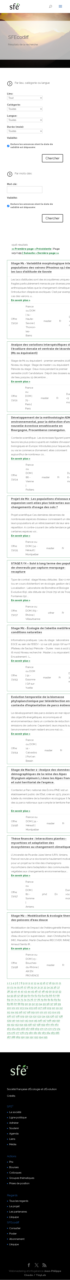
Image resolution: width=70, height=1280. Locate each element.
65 (46, 995)
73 (22, 999)
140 (13, 1020)
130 (26, 1016)
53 (60, 991)
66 (50, 995)
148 (49, 1020)
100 (9, 1008)
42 (22, 991)
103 (22, 1008)
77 (35, 999)
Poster (13, 1233)
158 (39, 1024)
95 (44, 1004)
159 (43, 1024)
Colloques (15, 1172)
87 (15, 1004)
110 (53, 1008)
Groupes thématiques (21, 1178)
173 (54, 1028)
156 (30, 1024)
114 (12, 1012)
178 (22, 1032)
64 (43, 995)
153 (17, 1024)
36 (55, 987)
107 (40, 1008)
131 (30, 1016)
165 (18, 1028)
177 (17, 1032)
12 (32, 983)
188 (13, 1037)
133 (39, 1016)
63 (39, 995)
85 (8, 1004)
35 (51, 987)
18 (50, 983)
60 (29, 995)
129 (22, 1016)
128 (18, 1016)
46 (36, 991)
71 (15, 999)
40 (15, 991)
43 (25, 991)
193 (36, 1037)
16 (44, 983)
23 (11, 987)
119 (33, 1012)
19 (53, 983)
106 (35, 1008)
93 (36, 1004)
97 (51, 1004)
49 (46, 991)
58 (22, 995)
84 (59, 999)
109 (49, 1008)
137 (56, 1016)
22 (8, 987)
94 (40, 1004)
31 (38, 987)
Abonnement (16, 1239)
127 (13, 1016)
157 (34, 1024)
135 (47, 1016)
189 (18, 1037)
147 (44, 1020)
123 (49, 1012)
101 (13, 1008)
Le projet (14, 1206)
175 (9, 1032)
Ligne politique (18, 1117)
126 (9, 1016)
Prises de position (19, 1183)
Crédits (11, 1095)
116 (20, 1012)
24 (15, 987)
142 (22, 1020)
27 (25, 987)
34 (48, 987)
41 (19, 991)
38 (8, 991)
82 (52, 999)
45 (32, 991)
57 (18, 995)
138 (61, 1016)
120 (37, 1012)
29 (31, 987)
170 (42, 1028)
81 (49, 999)
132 (35, 1016)
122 (45, 1012)
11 (29, 983)
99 (59, 1004)
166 (23, 1028)
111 (57, 1008)
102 (17, 1008)
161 (52, 1024)
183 (44, 1032)
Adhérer (14, 1122)
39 (11, 991)
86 (12, 1004)
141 (18, 1020)
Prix (11, 1161)
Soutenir (14, 1128)
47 (39, 991)
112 (61, 1008)
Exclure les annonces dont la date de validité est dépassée (31, 146)
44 (29, 991)
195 (45, 1037)
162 (57, 1024)
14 (38, 983)
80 (45, 999)
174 (58, 1028)
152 (12, 1024)
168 (32, 1028)
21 (60, 983)
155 (25, 1024)
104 (26, 1008)
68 (58, 995)
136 (52, 1016)
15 (41, 983)
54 (8, 995)
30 (35, 987)
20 (56, 983)
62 (36, 995)
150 (58, 1020)
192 (32, 1037)
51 (53, 991)
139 (9, 1020)
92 (33, 1004)
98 (55, 1004)
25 (18, 987)
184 (48, 1032)
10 (26, 983)
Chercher (52, 158)
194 (41, 1037)
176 (13, 1032)
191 (27, 1037)
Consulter (15, 1228)
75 (28, 999)
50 (50, 991)
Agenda (14, 1133)
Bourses (14, 1167)
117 (24, 1012)
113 (8, 1012)
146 (40, 1020)
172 (50, 1028)
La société (15, 1112)
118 (28, 1012)
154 (21, 1024)
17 (47, 983)
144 (31, 1020)
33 (45, 987)
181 (35, 1032)
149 (54, 1020)
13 (35, 983)
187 (9, 1037)
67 (54, 995)
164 (14, 1028)
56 (15, 995)
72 (18, 999)
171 (46, 1028)
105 (31, 1008)
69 (8, 999)
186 (57, 1032)
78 (38, 999)
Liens (12, 1139)
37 (58, 987)
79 (42, 999)
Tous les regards (18, 1200)
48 (43, 991)
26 (21, 987)
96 (48, 1004)
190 (23, 1037)
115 (16, 1012)
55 (11, 995)
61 (32, 995)
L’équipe (14, 1217)
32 (41, 987)
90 (26, 1004)
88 (19, 1004)
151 (8, 1024)
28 (28, 987)
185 (53, 1032)
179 (26, 1032)
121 (41, 1012)
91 (30, 1004)
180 (31, 1032)
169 (37, 1028)
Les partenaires (18, 1211)
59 (25, 995)
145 (35, 1020)
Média (12, 1144)
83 (55, 999)
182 (39, 1032)
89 (22, 1004)
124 (54, 1012)
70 (12, 999)
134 (43, 1016)
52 (56, 991)
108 (44, 1008)
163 (9, 1028)
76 (31, 999)
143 (26, 1020)
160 (48, 1024)
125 (58, 1012)
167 (28, 1028)
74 (25, 999)
